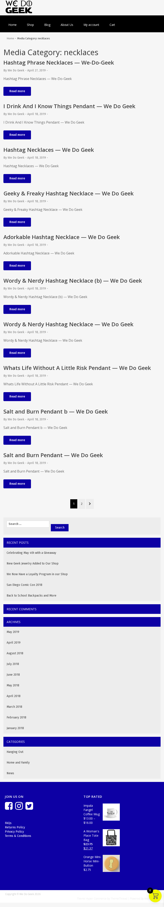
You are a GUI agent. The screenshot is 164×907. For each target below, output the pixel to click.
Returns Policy (15, 827)
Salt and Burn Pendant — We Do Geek (53, 455)
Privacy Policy (14, 831)
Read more (17, 91)
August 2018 (15, 653)
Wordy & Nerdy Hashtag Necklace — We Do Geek (68, 324)
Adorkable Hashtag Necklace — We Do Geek (61, 237)
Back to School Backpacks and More (31, 595)
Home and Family (18, 762)
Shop (30, 25)
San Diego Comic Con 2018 (24, 585)
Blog (47, 25)
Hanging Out (15, 752)
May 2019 (13, 632)
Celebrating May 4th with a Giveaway (31, 553)
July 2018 (13, 664)
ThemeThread (119, 898)
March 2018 (14, 707)
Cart (112, 25)
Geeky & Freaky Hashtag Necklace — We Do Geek (68, 193)
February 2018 (16, 717)
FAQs (8, 823)
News (10, 773)
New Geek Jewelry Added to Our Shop (33, 563)
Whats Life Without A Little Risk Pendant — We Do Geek (77, 368)
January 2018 (15, 728)
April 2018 (13, 696)
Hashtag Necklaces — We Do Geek (48, 150)
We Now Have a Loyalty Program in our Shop (37, 574)
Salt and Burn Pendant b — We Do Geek (55, 411)
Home (12, 25)
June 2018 (13, 675)
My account (91, 25)
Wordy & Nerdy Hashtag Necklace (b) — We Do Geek (72, 280)
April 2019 (13, 642)
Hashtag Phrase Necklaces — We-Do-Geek (58, 62)
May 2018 (13, 685)
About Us (67, 25)
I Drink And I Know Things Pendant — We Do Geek (69, 106)
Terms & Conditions (18, 836)
